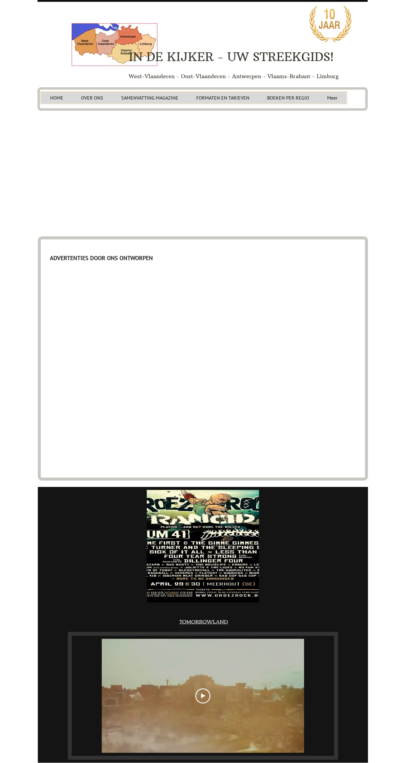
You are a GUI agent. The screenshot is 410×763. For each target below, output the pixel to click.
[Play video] (202, 695)
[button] (203, 546)
